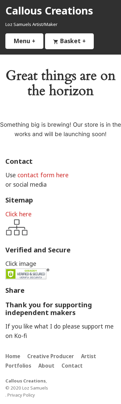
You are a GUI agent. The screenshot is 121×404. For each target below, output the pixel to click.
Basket (76, 41)
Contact (72, 365)
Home (12, 356)
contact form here (43, 175)
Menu (28, 41)
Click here (18, 214)
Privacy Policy (21, 395)
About (46, 365)
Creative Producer (50, 356)
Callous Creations (49, 10)
